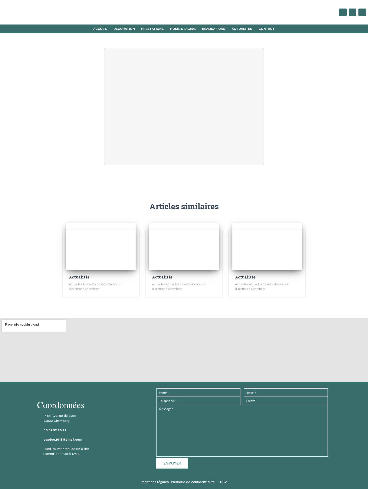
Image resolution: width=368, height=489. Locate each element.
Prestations (152, 29)
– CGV (222, 482)
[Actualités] (101, 246)
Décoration (124, 29)
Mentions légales (155, 482)
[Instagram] (362, 12)
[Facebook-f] (352, 12)
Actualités (242, 29)
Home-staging (183, 29)
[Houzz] (342, 12)
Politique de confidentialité (193, 482)
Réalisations (213, 29)
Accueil (100, 29)
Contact (267, 29)
